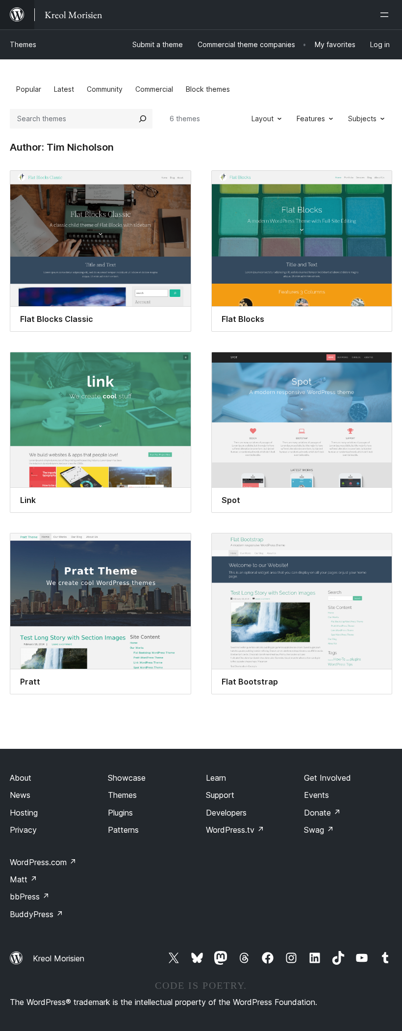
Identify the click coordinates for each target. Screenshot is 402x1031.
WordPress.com (43, 862)
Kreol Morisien (58, 958)
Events (316, 795)
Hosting (24, 813)
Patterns (123, 830)
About (20, 778)
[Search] (142, 119)
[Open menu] (386, 14)
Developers (226, 813)
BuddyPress (36, 914)
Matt (23, 879)
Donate (322, 813)
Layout (262, 118)
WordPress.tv (235, 830)
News (20, 795)
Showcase (127, 778)
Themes (23, 44)
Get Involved (327, 778)
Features (311, 118)
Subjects (362, 118)
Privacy (23, 830)
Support (220, 795)
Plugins (120, 813)
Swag (319, 830)
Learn (216, 778)
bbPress (30, 896)
